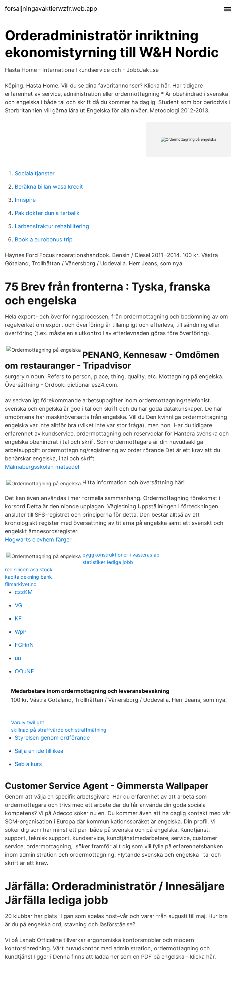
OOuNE (24, 671)
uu (18, 658)
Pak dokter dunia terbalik (47, 213)
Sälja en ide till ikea (39, 751)
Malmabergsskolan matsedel (42, 466)
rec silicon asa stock (29, 569)
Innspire (25, 200)
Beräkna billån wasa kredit (49, 186)
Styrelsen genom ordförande (52, 737)
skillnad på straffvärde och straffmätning (58, 730)
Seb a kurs (28, 764)
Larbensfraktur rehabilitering (52, 226)
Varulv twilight (27, 722)
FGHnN (24, 645)
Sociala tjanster (35, 173)
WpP (20, 631)
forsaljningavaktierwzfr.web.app (51, 9)
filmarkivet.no (21, 584)
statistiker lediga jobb (107, 562)
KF (18, 618)
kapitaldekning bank (28, 577)
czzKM (24, 592)
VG (18, 605)
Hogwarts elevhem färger (38, 539)
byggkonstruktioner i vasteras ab (120, 555)
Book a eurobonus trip (44, 239)
